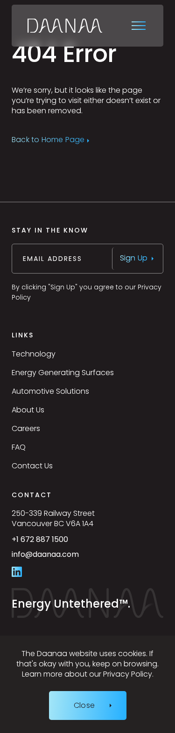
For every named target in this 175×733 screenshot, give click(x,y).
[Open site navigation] (139, 26)
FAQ (19, 447)
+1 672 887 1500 (61, 542)
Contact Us (32, 465)
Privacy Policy (127, 674)
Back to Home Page (48, 140)
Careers (26, 428)
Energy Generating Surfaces (63, 372)
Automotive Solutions (50, 391)
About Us (28, 409)
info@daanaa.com (66, 558)
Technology (34, 354)
